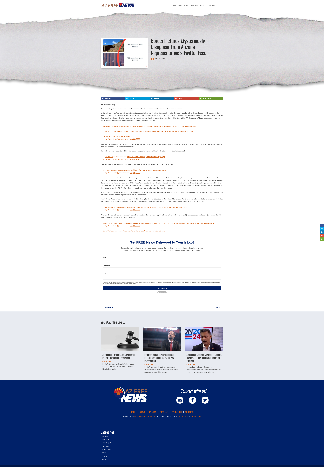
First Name (106, 265)
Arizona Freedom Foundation (144, 416)
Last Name (106, 274)
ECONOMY (164, 412)
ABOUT (134, 412)
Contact (212, 5)
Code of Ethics (183, 416)
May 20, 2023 (135, 139)
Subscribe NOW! (162, 288)
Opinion (187, 5)
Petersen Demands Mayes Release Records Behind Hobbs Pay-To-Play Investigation (159, 357)
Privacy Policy (196, 416)
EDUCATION (177, 412)
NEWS (142, 412)
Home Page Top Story (109, 443)
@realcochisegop (134, 223)
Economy (194, 5)
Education (203, 5)
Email (104, 257)
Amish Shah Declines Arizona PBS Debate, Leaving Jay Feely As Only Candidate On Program (204, 357)
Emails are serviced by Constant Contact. (127, 283)
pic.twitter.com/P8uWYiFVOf (155, 170)
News (180, 5)
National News (106, 449)
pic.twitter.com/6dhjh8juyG (155, 157)
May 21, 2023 (135, 210)
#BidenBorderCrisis (138, 170)
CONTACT (189, 412)
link (163, 231)
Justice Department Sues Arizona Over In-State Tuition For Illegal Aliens (118, 356)
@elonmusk (109, 157)
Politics (104, 459)
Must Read (105, 446)
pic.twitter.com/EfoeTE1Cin (122, 136)
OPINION (152, 412)
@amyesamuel (152, 223)
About (174, 5)
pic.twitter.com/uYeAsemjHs (204, 223)
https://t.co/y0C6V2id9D (136, 157)
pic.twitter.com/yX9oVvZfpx (177, 207)
